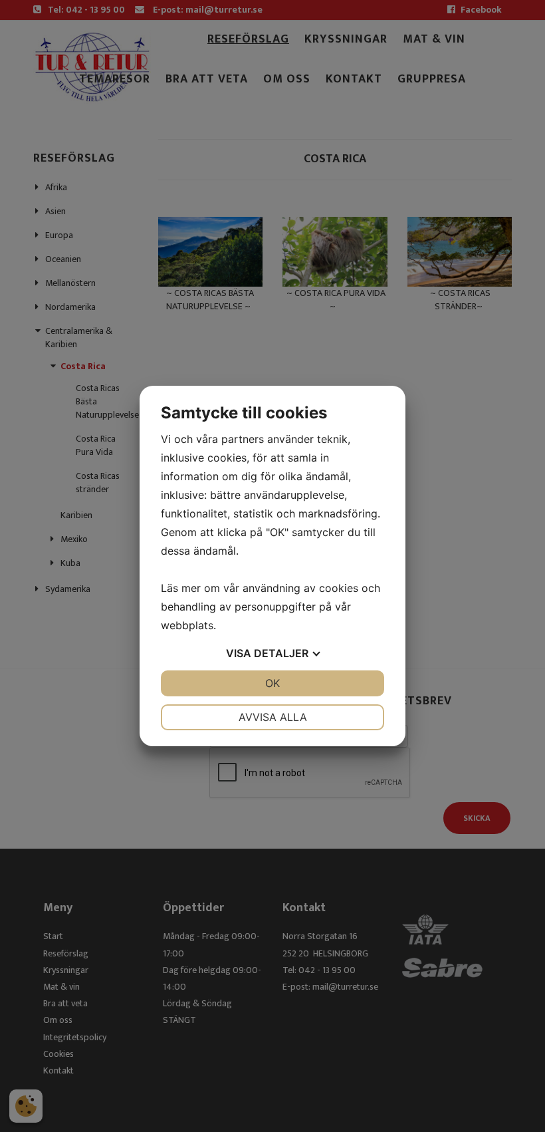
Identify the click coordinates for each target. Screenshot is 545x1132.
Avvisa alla (273, 717)
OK (272, 683)
